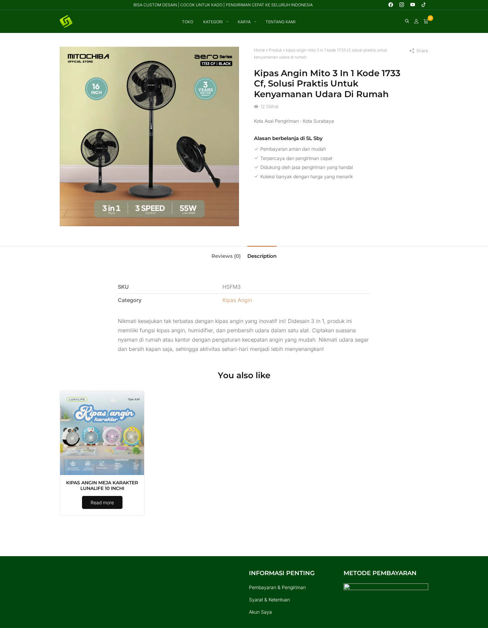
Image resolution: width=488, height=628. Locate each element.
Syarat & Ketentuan (269, 599)
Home (259, 50)
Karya (244, 21)
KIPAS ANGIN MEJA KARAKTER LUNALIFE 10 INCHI (102, 485)
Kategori (213, 21)
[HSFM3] (149, 136)
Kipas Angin (237, 300)
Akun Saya (260, 612)
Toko (187, 21)
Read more (102, 502)
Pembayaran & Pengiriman (277, 587)
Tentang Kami (280, 21)
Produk (275, 50)
